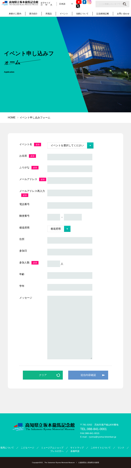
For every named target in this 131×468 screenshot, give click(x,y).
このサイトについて (101, 447)
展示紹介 (33, 13)
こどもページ (27, 447)
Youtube (79, 2)
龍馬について (7, 447)
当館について (82, 13)
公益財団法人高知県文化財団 (88, 462)
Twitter (78, 6)
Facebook (84, 2)
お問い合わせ (123, 13)
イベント (64, 13)
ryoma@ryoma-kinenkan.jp (102, 436)
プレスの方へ (57, 451)
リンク (121, 447)
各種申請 (74, 451)
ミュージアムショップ (52, 447)
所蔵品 (49, 13)
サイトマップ (77, 447)
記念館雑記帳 (102, 13)
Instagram (89, 2)
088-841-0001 (97, 429)
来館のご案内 (15, 13)
